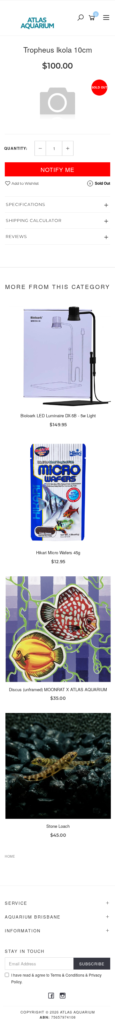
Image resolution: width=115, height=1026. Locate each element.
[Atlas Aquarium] (39, 17)
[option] (57, 102)
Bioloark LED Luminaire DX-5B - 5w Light (58, 415)
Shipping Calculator (34, 220)
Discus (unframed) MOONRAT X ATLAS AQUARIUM (58, 689)
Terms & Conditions (67, 975)
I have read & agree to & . (56, 978)
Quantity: (15, 148)
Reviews (16, 236)
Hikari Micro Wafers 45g (58, 552)
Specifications (25, 204)
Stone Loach (58, 826)
